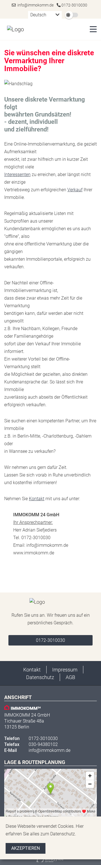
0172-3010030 (74, 5)
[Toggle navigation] (91, 29)
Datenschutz (40, 677)
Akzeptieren (25, 848)
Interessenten (17, 174)
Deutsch (38, 14)
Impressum (64, 670)
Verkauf (74, 189)
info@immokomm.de (35, 5)
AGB (70, 677)
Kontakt (36, 498)
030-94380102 (43, 744)
